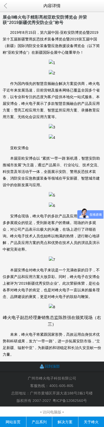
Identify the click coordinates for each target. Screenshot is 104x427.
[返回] (5, 6)
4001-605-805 (61, 386)
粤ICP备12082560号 (70, 401)
